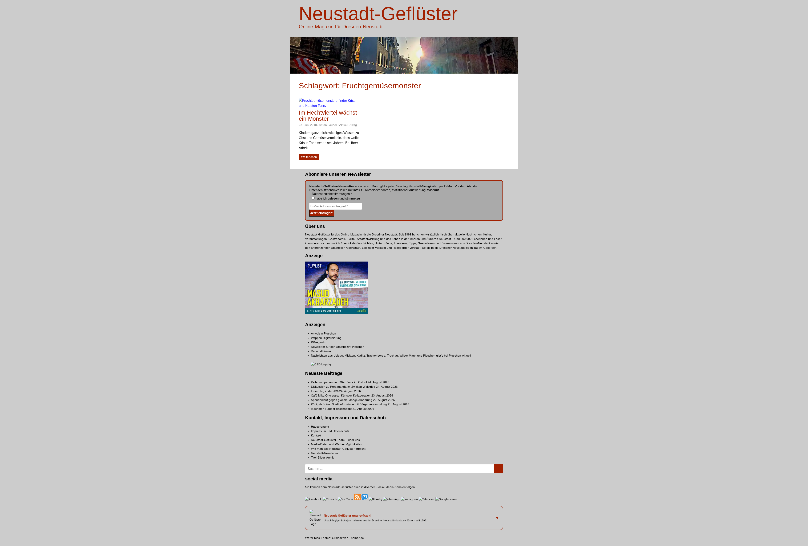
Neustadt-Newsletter (324, 453)
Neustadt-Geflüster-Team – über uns (335, 440)
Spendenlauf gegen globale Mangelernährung (341, 400)
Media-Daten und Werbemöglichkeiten (336, 444)
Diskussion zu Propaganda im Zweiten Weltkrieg (343, 386)
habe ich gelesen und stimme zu (337, 198)
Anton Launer (328, 125)
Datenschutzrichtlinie (323, 190)
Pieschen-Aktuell (460, 355)
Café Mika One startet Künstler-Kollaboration (341, 395)
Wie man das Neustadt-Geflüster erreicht (338, 448)
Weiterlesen (309, 157)
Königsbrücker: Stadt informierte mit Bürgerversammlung (349, 404)
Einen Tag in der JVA (324, 391)
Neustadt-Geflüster (378, 13)
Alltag (353, 125)
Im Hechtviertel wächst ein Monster (328, 116)
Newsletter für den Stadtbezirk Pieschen (337, 346)
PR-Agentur (319, 342)
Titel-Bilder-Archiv (322, 457)
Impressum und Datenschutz (330, 431)
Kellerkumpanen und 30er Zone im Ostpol (339, 382)
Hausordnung (320, 426)
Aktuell (343, 125)
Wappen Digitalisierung (326, 338)
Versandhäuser (321, 351)
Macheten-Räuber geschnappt (331, 408)
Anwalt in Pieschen (323, 333)
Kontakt (316, 435)
